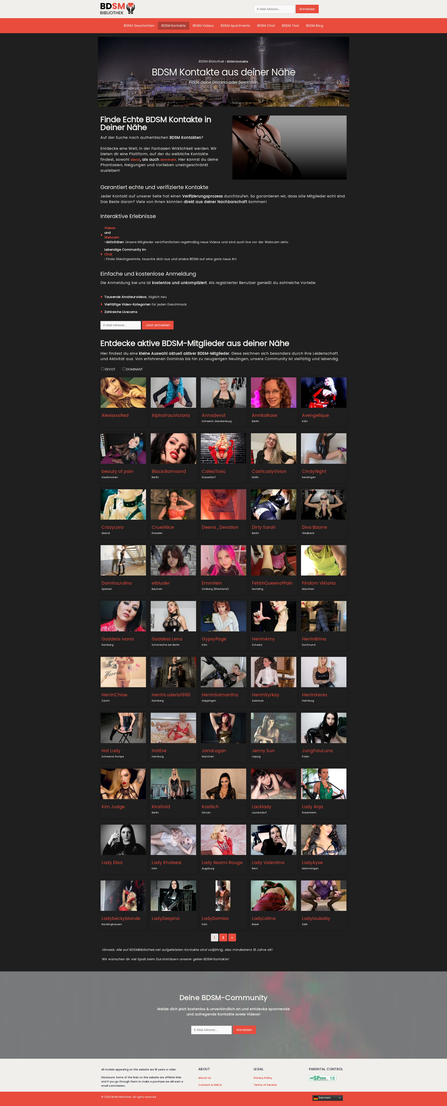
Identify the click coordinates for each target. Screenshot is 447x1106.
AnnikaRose (264, 415)
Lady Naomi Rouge (222, 862)
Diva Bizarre (314, 527)
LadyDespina (166, 918)
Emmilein (212, 583)
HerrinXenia (314, 695)
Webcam (111, 237)
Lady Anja (312, 807)
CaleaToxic (214, 471)
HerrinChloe (114, 695)
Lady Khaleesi (166, 862)
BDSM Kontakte (173, 25)
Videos (110, 228)
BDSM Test (290, 25)
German (324, 1098)
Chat (108, 254)
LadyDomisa (215, 918)
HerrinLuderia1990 (171, 695)
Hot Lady (111, 751)
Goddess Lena (167, 639)
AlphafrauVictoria (171, 415)
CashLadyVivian (269, 471)
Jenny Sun (263, 751)
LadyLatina (264, 918)
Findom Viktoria (319, 583)
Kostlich (210, 807)
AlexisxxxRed (115, 415)
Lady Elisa (112, 862)
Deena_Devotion (220, 527)
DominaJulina (117, 583)
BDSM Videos (203, 25)
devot (135, 159)
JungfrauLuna (317, 751)
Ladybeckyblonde (121, 918)
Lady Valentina (268, 862)
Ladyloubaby (316, 918)
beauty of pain (117, 471)
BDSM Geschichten (139, 25)
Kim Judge (113, 807)
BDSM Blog (314, 25)
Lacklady (261, 807)
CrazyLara (113, 527)
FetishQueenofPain (272, 583)
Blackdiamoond (169, 471)
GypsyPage (214, 639)
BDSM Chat (266, 25)
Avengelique (315, 415)
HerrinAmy (263, 639)
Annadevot (214, 415)
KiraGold (161, 807)
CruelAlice (163, 527)
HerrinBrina (314, 639)
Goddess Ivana (118, 639)
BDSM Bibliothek (211, 61)
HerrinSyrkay (265, 695)
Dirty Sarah (264, 527)
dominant (168, 159)
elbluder (161, 583)
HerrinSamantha (220, 695)
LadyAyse (312, 862)
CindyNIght (314, 471)
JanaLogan (214, 751)
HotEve (159, 751)
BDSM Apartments (235, 25)
